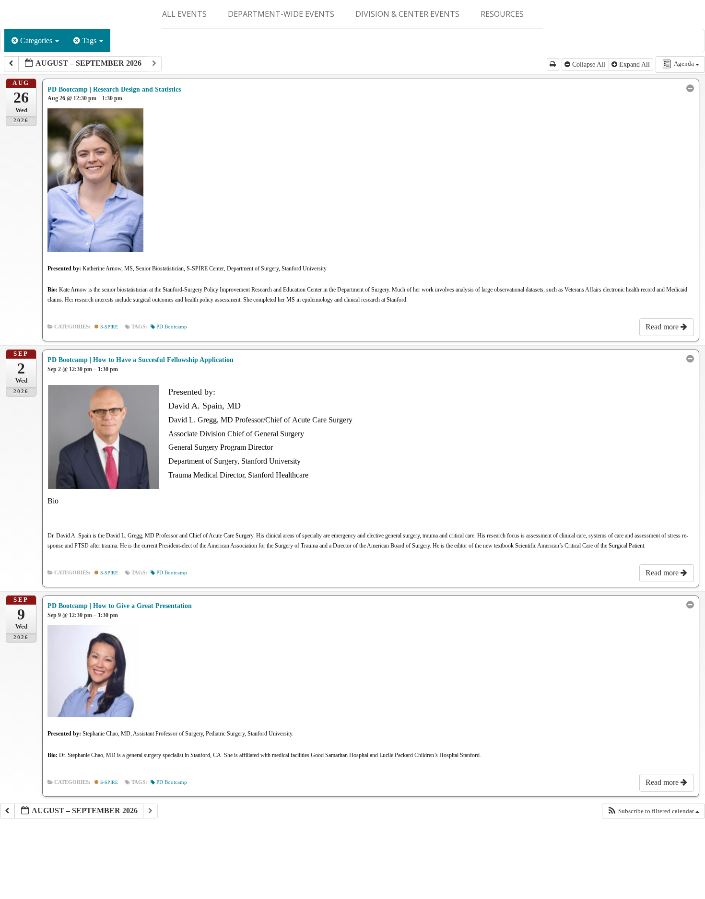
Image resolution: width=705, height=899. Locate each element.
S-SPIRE (108, 326)
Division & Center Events (407, 14)
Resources (502, 14)
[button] (653, 811)
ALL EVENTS (184, 14)
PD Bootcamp (171, 326)
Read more (663, 327)
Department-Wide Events (281, 14)
